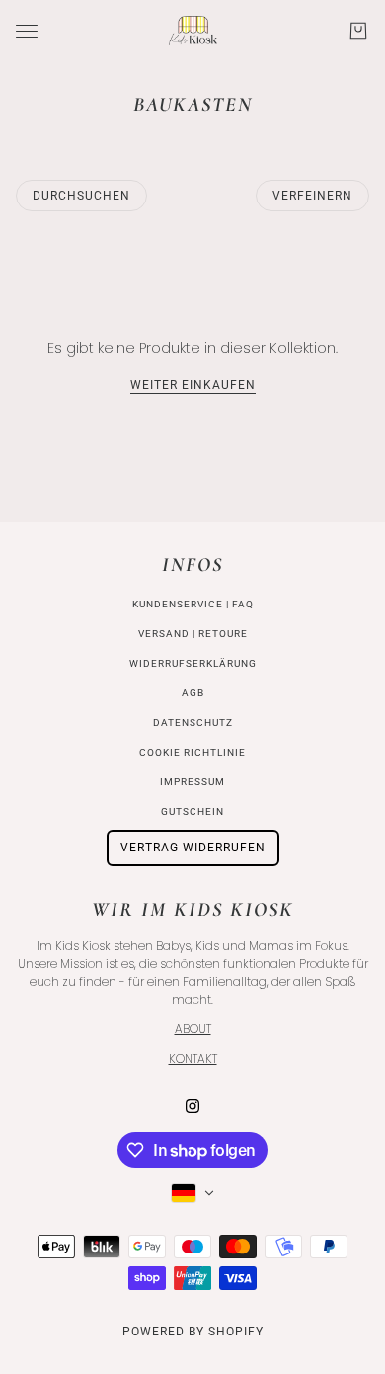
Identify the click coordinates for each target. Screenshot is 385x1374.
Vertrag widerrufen (193, 847)
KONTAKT (193, 1058)
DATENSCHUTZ (193, 722)
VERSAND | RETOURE (193, 633)
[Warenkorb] (358, 30)
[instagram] (192, 1106)
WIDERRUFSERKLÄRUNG (193, 663)
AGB (193, 692)
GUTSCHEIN (192, 811)
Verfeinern (312, 195)
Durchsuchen (81, 195)
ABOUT (193, 1028)
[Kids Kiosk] (193, 30)
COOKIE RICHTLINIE (192, 752)
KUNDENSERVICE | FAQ (193, 604)
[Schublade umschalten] (27, 31)
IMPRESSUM (192, 781)
